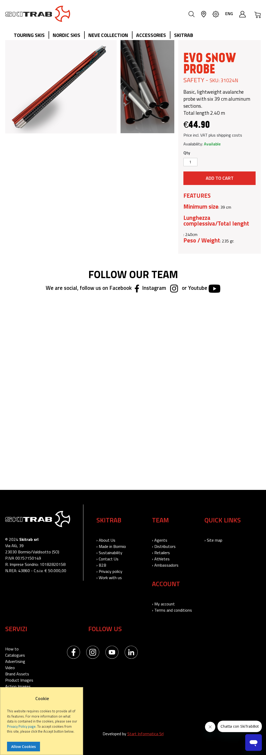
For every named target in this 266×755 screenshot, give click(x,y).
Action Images (18, 686)
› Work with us (109, 577)
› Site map (213, 540)
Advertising (15, 661)
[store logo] (37, 14)
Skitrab (183, 35)
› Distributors (164, 546)
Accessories (151, 35)
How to (12, 649)
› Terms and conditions (172, 610)
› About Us (105, 540)
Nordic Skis (66, 35)
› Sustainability (109, 552)
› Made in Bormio (111, 546)
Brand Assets (17, 674)
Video (10, 667)
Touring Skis (29, 35)
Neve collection (108, 35)
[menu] (105, 35)
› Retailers (161, 552)
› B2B (101, 565)
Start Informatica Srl (145, 734)
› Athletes (161, 559)
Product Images (19, 680)
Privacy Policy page (21, 726)
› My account (163, 604)
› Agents (159, 540)
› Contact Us (107, 559)
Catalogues (15, 655)
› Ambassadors (165, 565)
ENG (229, 13)
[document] (42, 723)
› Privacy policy (109, 571)
